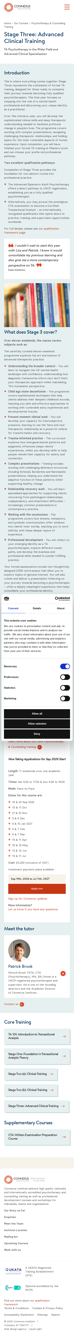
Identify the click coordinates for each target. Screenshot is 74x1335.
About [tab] (61, 608)
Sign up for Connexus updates (27, 898)
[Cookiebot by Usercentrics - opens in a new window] (55, 599)
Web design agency (15, 1329)
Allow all (37, 713)
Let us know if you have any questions (33, 909)
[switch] (65, 677)
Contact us (11, 1004)
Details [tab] (37, 608)
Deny (37, 733)
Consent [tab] (13, 608)
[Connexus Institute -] (17, 7)
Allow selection (37, 723)
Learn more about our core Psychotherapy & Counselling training (36, 744)
